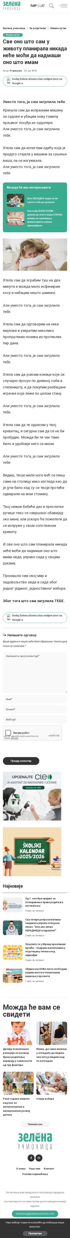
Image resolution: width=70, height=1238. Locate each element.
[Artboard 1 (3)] (32, 796)
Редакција (16, 71)
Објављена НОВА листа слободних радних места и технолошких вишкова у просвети (46, 972)
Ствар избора (45, 1098)
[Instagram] (38, 1157)
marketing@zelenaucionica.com (35, 1213)
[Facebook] (31, 1157)
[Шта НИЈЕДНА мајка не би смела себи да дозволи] (35, 200)
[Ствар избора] (51, 1083)
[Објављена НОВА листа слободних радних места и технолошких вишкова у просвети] (12, 975)
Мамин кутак (13, 35)
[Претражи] (50, 6)
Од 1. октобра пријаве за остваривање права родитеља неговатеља (44, 902)
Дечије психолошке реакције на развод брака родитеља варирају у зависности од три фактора (17, 1056)
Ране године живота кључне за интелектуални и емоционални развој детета (16, 1106)
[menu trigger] (62, 6)
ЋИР (33, 6)
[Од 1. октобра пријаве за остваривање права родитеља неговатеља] (12, 905)
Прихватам (35, 1233)
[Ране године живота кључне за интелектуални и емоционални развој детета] (18, 1083)
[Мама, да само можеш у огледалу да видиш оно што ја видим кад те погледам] (51, 1033)
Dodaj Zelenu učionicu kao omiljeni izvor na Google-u (37, 81)
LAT (42, 6)
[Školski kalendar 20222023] (32, 852)
